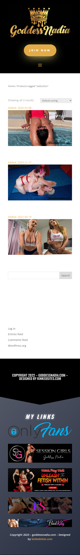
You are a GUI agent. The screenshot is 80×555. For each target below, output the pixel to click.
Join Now (40, 50)
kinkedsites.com (49, 378)
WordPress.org (17, 345)
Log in (11, 328)
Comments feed (18, 340)
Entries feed (15, 334)
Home (11, 86)
